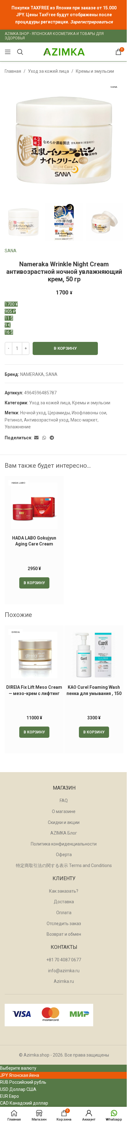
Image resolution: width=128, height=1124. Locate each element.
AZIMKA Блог (63, 833)
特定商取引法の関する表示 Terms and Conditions (64, 865)
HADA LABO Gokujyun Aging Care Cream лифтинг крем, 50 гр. (34, 544)
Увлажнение (18, 426)
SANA (10, 250)
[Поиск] (20, 52)
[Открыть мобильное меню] (8, 52)
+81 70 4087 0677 (63, 959)
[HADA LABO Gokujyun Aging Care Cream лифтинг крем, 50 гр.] (34, 505)
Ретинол (13, 419)
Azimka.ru (64, 981)
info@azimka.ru (64, 970)
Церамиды (59, 412)
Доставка (64, 901)
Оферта (64, 854)
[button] (34, 583)
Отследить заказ (64, 923)
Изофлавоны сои (89, 412)
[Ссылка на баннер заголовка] (64, 15)
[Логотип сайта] (64, 51)
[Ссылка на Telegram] (52, 438)
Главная (13, 71)
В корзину (65, 348)
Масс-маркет (84, 419)
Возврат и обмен (64, 934)
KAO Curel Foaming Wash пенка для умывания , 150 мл (93, 693)
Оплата (63, 912)
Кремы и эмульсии (95, 71)
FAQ (64, 800)
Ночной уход (33, 412)
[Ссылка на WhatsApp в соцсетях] (44, 438)
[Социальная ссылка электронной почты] (36, 438)
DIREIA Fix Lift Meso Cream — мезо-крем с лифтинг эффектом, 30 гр (34, 693)
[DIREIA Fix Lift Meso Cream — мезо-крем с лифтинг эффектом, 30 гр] (34, 655)
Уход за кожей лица (48, 71)
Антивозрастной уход (46, 419)
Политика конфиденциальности (64, 843)
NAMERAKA (32, 374)
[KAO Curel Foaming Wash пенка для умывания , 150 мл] (94, 655)
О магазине (63, 811)
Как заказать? (63, 891)
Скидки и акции (64, 822)
